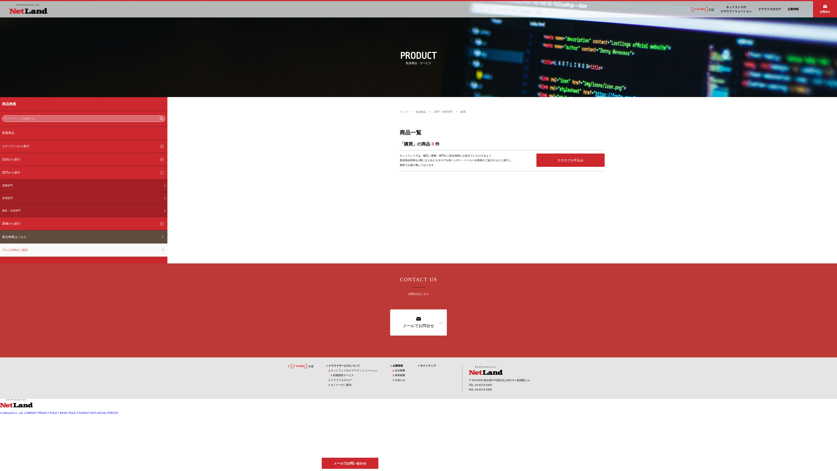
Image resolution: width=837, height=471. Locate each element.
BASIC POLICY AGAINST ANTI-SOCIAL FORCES (89, 413)
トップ (404, 111)
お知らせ (400, 380)
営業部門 (7, 185)
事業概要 (400, 375)
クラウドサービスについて (344, 365)
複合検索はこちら (14, 237)
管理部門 (7, 198)
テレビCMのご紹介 (15, 250)
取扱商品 (421, 111)
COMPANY (30, 413)
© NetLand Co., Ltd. (11, 413)
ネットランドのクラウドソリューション (354, 370)
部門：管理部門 (443, 111)
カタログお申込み (570, 160)
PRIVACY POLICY (48, 413)
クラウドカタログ (769, 9)
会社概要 (400, 370)
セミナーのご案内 (341, 384)
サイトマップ (428, 365)
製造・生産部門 (11, 210)
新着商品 (8, 133)
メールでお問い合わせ (350, 463)
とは (711, 9)
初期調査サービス (343, 375)
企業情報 (793, 9)
